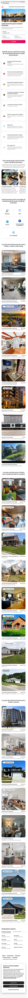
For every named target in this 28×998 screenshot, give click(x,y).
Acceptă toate (13, 982)
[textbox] (7, 37)
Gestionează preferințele (13, 989)
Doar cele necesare (13, 986)
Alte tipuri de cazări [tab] (17, 931)
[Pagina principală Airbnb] (3, 7)
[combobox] (13, 33)
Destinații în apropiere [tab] (6, 931)
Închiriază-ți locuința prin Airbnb (17, 6)
